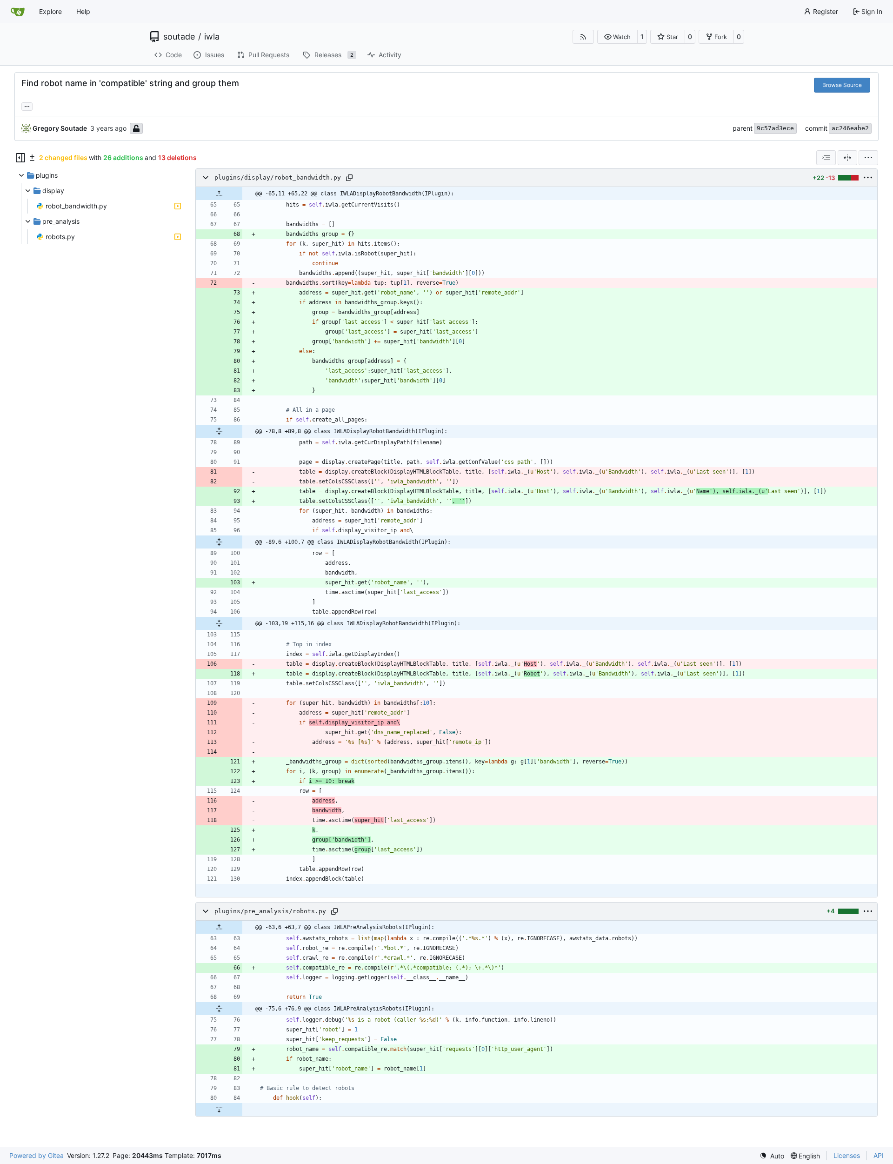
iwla (212, 36)
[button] (617, 37)
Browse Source (842, 84)
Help (83, 11)
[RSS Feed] (583, 37)
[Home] (18, 11)
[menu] (868, 157)
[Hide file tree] (20, 157)
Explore (50, 11)
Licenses (846, 1155)
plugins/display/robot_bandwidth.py (277, 177)
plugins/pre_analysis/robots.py (270, 911)
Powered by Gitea (36, 1155)
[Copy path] (349, 177)
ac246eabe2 (850, 128)
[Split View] (847, 157)
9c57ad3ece (775, 128)
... (27, 105)
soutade (179, 36)
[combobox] (826, 157)
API (878, 1155)
